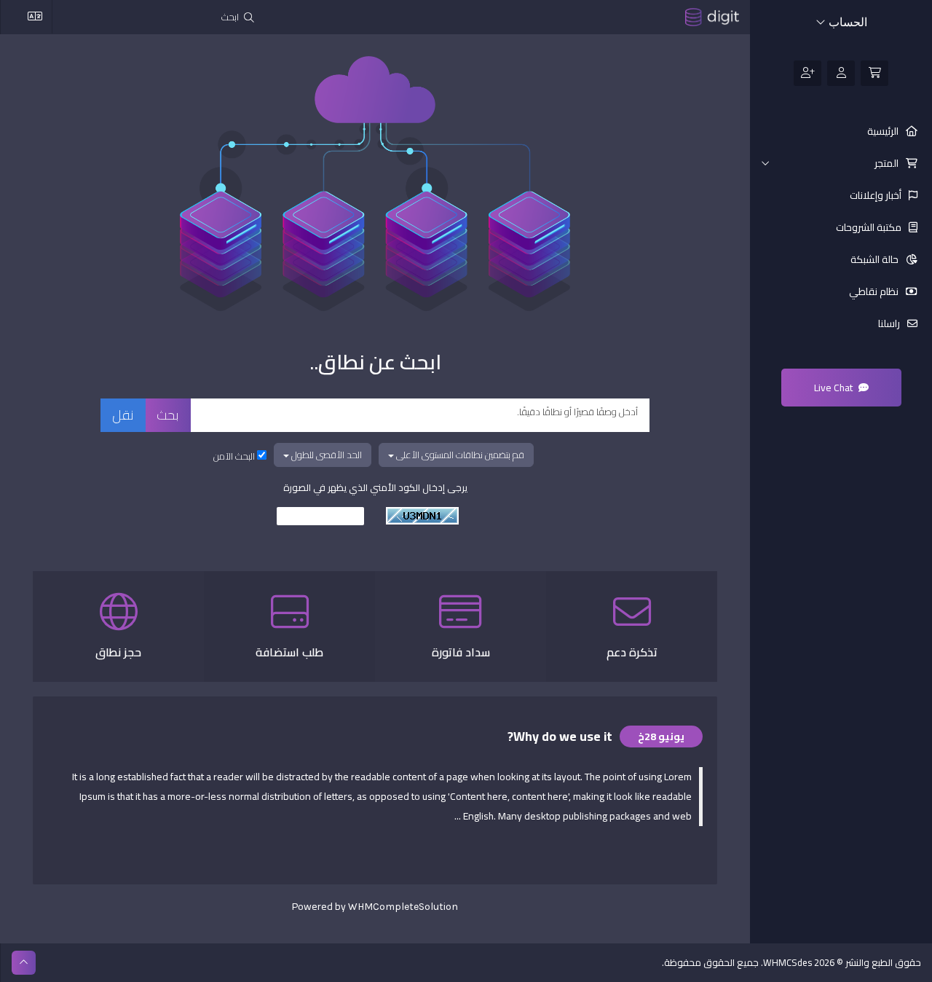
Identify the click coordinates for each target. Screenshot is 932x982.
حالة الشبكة (875, 259)
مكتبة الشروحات (870, 227)
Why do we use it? (560, 736)
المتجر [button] (887, 163)
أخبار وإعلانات (877, 195)
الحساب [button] (846, 22)
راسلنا (890, 323)
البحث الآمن (235, 455)
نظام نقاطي (875, 291)
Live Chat (834, 387)
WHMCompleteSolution (403, 906)
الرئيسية (884, 131)
